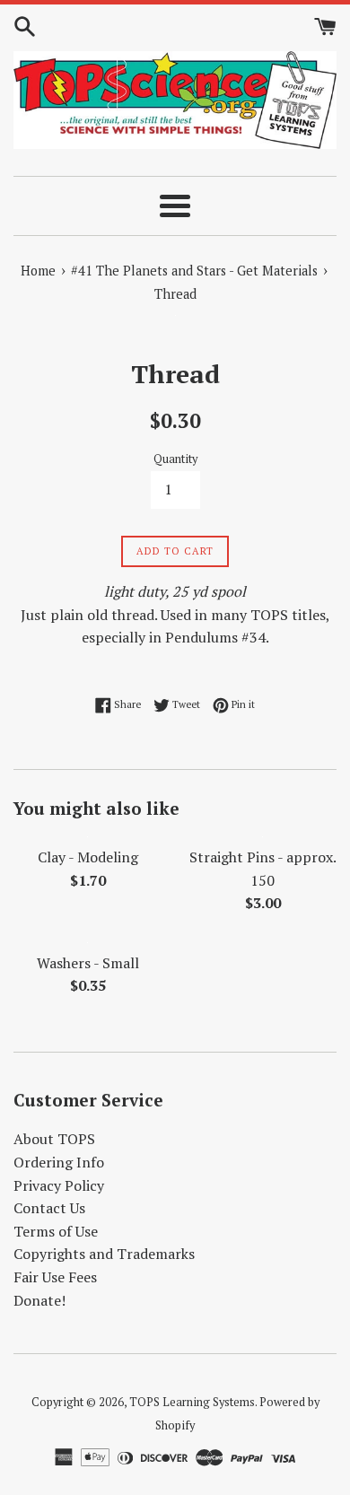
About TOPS (54, 1139)
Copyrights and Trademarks (104, 1253)
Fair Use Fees (55, 1277)
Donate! (39, 1300)
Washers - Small (88, 963)
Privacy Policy (58, 1185)
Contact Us (49, 1208)
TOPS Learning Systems (192, 1402)
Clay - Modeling (88, 857)
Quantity (175, 459)
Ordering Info (58, 1162)
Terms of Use (55, 1231)
